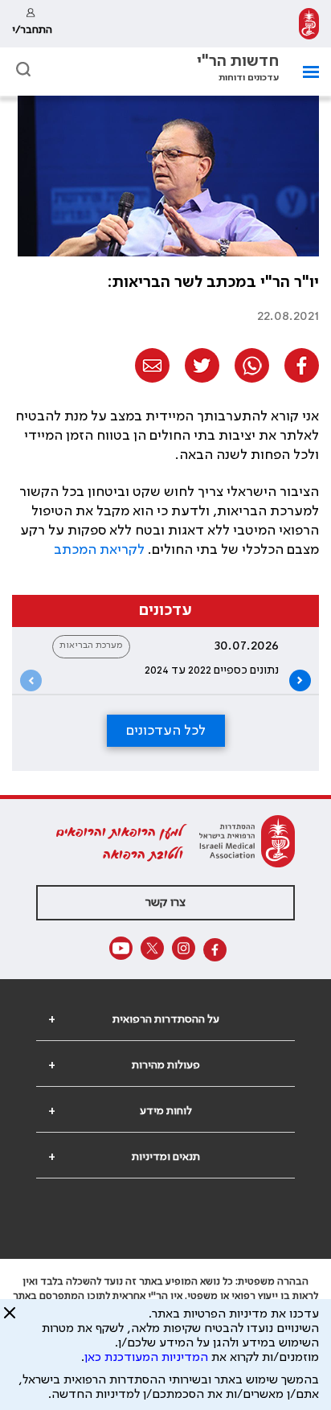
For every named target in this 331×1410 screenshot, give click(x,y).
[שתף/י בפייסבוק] (301, 365)
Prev (31, 680)
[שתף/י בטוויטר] (202, 365)
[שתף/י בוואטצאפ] (252, 365)
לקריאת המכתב (99, 550)
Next (300, 680)
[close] (9, 1319)
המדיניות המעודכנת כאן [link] (146, 1357)
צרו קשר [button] (165, 902)
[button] (23, 68)
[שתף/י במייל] (152, 365)
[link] (309, 23)
